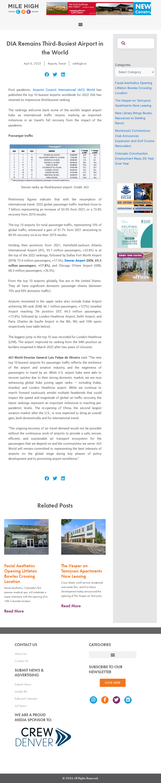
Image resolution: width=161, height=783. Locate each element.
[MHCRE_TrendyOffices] (135, 266)
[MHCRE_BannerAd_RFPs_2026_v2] (98, 8)
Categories (123, 65)
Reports (52, 63)
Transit (62, 63)
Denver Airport (75, 260)
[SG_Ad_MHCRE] (135, 232)
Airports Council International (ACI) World (64, 90)
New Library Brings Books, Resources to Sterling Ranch (134, 118)
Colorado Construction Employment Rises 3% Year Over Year (134, 158)
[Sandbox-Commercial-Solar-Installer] (135, 198)
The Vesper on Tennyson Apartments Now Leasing (81, 571)
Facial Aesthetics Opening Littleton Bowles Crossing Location (20, 573)
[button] (80, 24)
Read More (14, 611)
